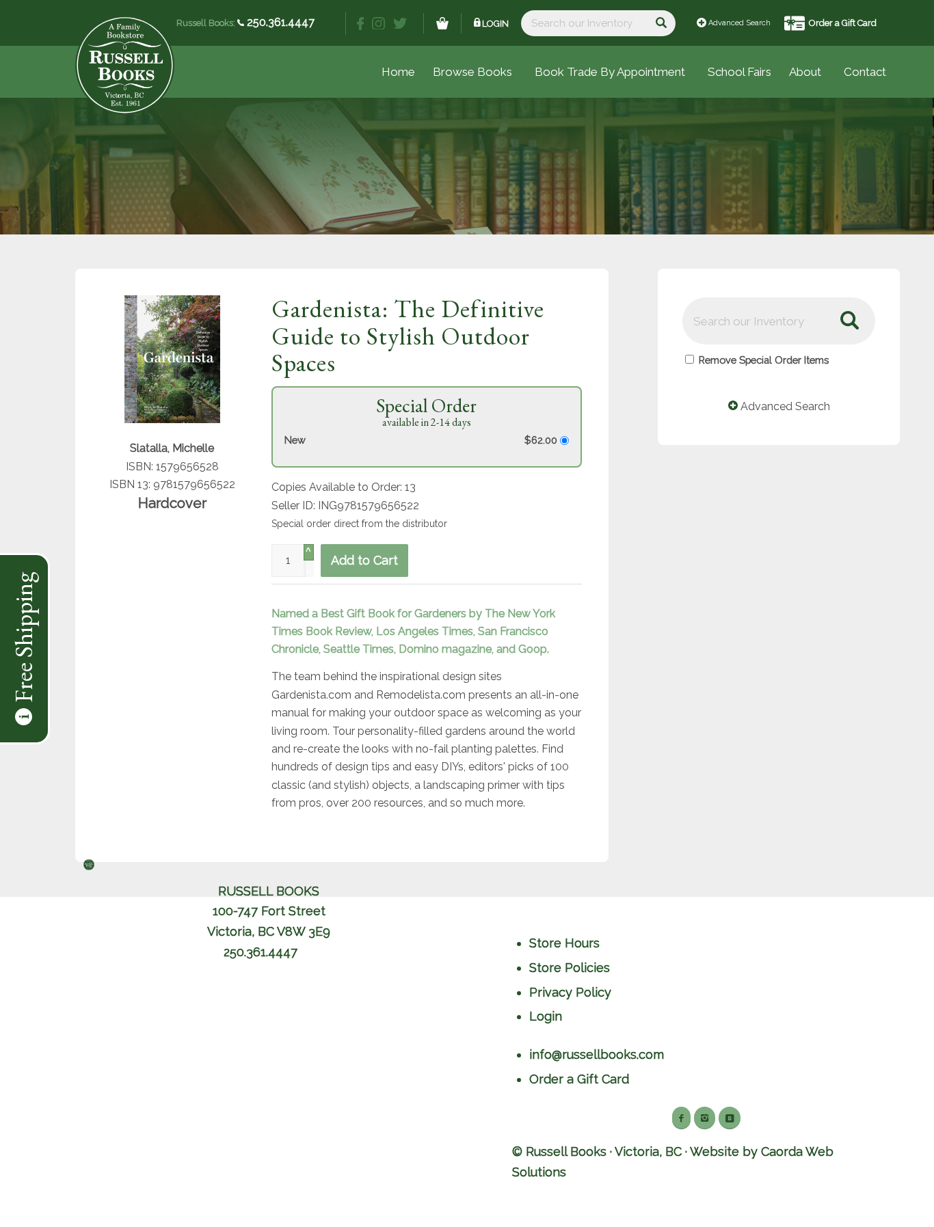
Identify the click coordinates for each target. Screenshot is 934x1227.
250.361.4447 (279, 22)
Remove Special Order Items (764, 360)
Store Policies (569, 967)
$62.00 (542, 440)
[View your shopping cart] (442, 23)
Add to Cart (364, 560)
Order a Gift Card (843, 23)
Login (495, 23)
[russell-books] (124, 65)
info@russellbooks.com (596, 1054)
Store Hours (564, 943)
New (295, 440)
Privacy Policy (570, 992)
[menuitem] (739, 72)
